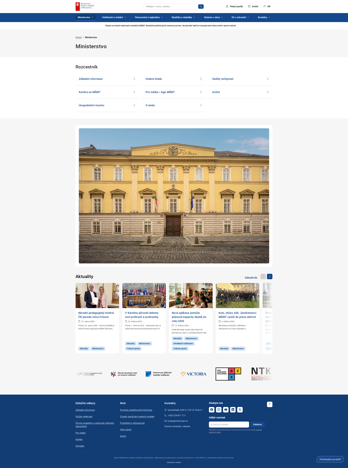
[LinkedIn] (233, 409)
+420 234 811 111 (177, 415)
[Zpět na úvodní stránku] (85, 6)
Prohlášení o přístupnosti (132, 423)
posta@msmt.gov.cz (178, 421)
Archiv (123, 436)
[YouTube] (226, 409)
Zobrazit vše (251, 277)
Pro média (81, 433)
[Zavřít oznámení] (270, 26)
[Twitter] (240, 409)
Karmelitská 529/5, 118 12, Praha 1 (185, 410)
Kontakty (80, 446)
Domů (78, 37)
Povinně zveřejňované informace (136, 410)
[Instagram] (218, 409)
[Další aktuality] (269, 276)
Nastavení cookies (174, 462)
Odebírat (257, 424)
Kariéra (79, 439)
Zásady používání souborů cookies (137, 416)
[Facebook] (211, 409)
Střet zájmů (125, 429)
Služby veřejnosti (84, 416)
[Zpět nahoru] (269, 404)
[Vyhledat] (201, 6)
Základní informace (85, 410)
